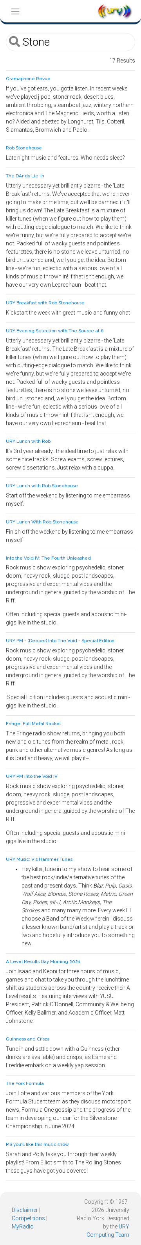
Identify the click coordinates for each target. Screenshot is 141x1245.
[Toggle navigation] (15, 11)
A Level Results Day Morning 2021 (43, 961)
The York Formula (25, 1083)
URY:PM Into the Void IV (32, 776)
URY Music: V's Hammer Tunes (39, 859)
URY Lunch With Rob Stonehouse (42, 522)
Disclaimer (25, 1210)
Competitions (28, 1218)
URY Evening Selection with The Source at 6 (54, 330)
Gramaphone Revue (28, 78)
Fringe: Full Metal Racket (33, 723)
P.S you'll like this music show (37, 1144)
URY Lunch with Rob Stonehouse (42, 485)
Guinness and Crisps (27, 1039)
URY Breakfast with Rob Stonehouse (45, 303)
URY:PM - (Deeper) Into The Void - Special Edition (60, 640)
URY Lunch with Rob (28, 441)
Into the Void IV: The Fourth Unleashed (48, 558)
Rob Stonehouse (24, 148)
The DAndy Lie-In (25, 176)
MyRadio (23, 1226)
